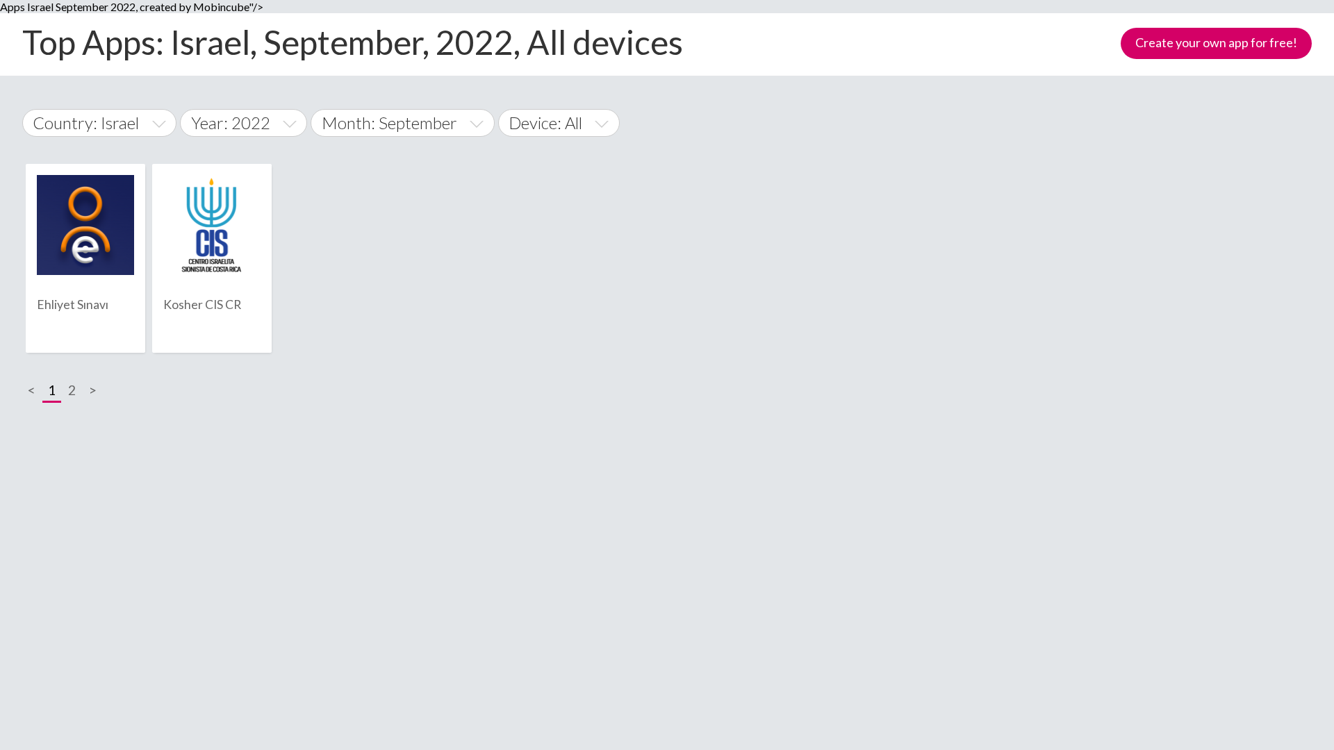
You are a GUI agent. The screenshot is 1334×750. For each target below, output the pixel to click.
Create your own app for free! (1216, 42)
